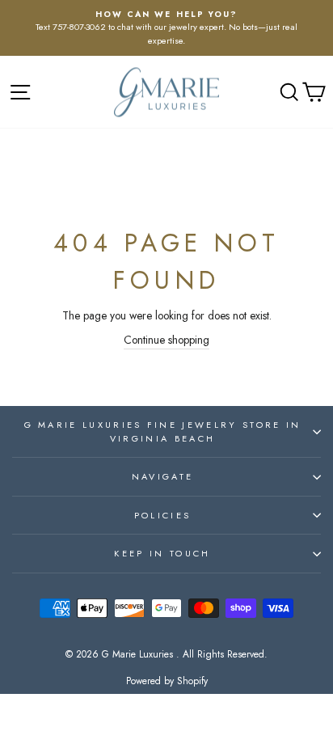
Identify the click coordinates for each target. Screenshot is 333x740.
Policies (163, 515)
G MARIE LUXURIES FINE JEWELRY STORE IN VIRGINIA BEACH (162, 431)
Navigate (163, 476)
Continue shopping (166, 340)
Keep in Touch (162, 553)
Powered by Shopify (167, 681)
